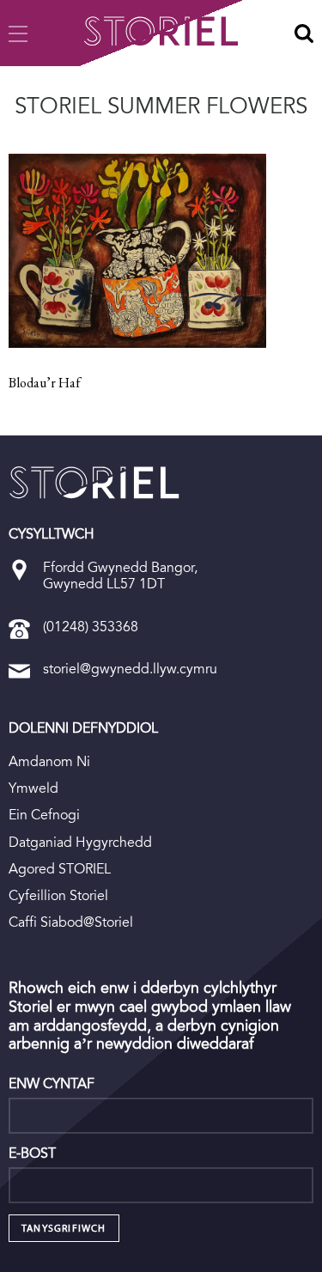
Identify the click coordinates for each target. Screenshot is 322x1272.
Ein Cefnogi (44, 814)
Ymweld (33, 788)
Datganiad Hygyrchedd (80, 842)
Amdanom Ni (49, 761)
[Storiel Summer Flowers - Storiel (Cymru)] (94, 483)
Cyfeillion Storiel (58, 895)
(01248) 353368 (90, 627)
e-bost (32, 1153)
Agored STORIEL (60, 869)
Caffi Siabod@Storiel (71, 922)
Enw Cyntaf (51, 1083)
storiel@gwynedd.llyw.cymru (130, 669)
